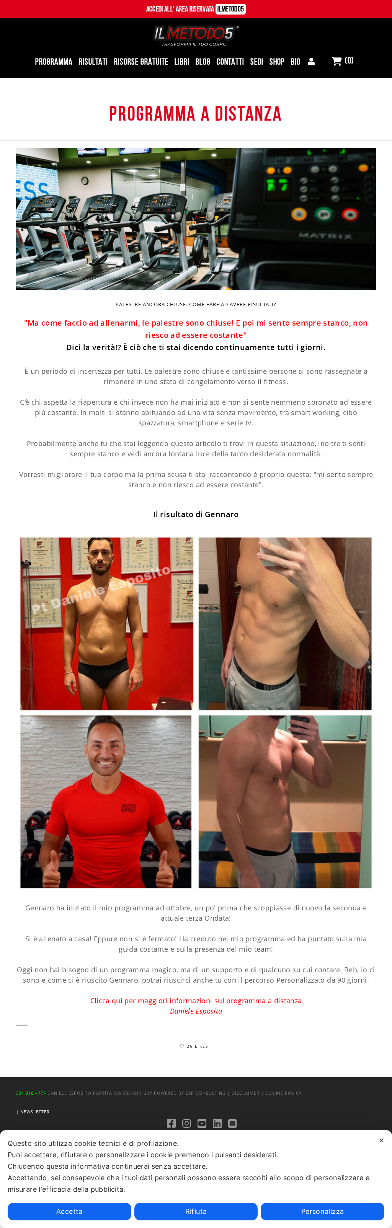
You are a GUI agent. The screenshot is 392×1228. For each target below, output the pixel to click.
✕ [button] (381, 1140)
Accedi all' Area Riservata (195, 9)
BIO (296, 62)
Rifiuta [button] (196, 1211)
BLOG (203, 62)
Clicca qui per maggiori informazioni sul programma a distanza (196, 1000)
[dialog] (196, 1179)
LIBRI (182, 62)
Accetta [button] (69, 1211)
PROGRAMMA (54, 62)
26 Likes (197, 1046)
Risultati (93, 62)
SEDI (256, 62)
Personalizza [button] (322, 1211)
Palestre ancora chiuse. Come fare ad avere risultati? (196, 304)
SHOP (277, 62)
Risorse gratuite (141, 62)
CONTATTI (230, 62)
